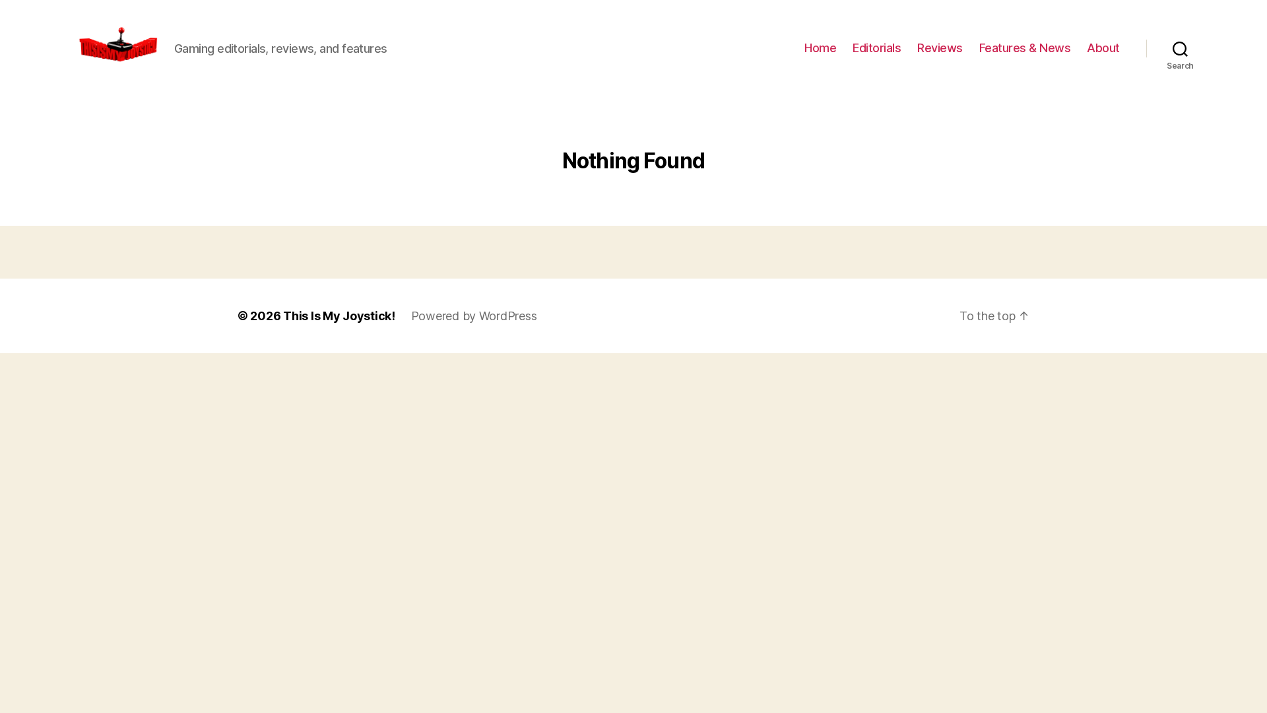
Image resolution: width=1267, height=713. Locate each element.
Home (820, 48)
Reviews (940, 48)
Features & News (1025, 48)
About (1103, 48)
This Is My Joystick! (339, 316)
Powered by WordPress (474, 316)
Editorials (877, 48)
